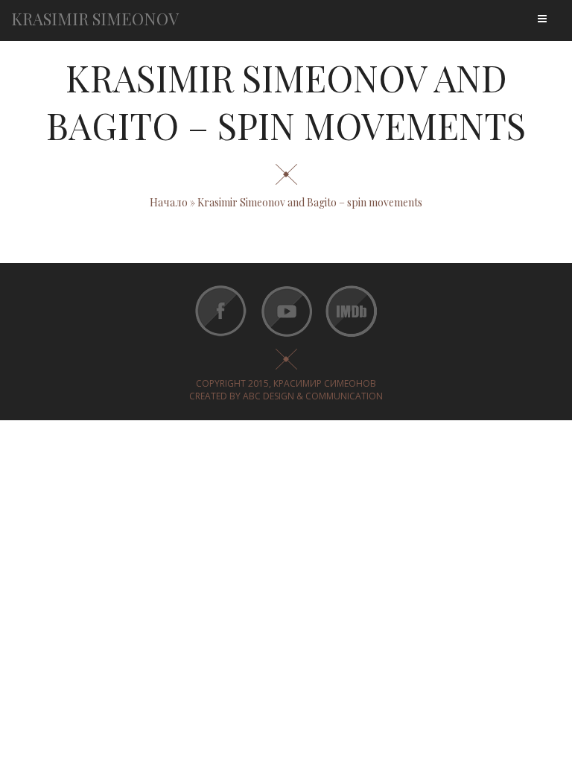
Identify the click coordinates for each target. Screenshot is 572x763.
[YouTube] (286, 338)
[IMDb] (351, 338)
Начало (169, 202)
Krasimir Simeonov (95, 18)
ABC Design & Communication (313, 396)
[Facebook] (220, 338)
